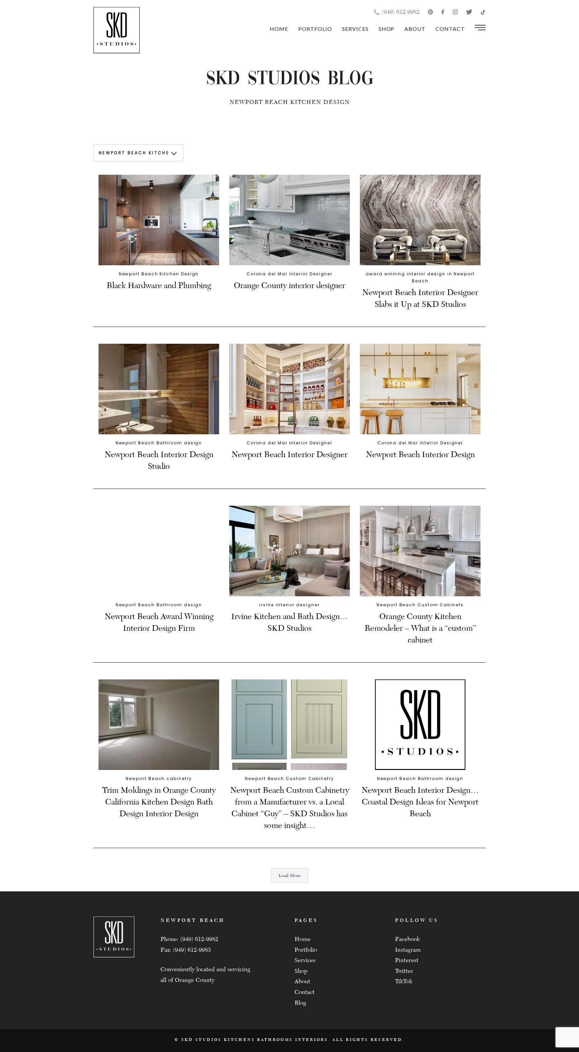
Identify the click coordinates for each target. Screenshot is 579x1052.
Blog (300, 1002)
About (415, 28)
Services (355, 28)
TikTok (403, 981)
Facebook (407, 939)
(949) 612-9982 (401, 11)
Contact (450, 28)
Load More (289, 875)
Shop (387, 28)
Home (279, 28)
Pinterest (407, 960)
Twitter (404, 971)
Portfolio (315, 28)
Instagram (408, 949)
